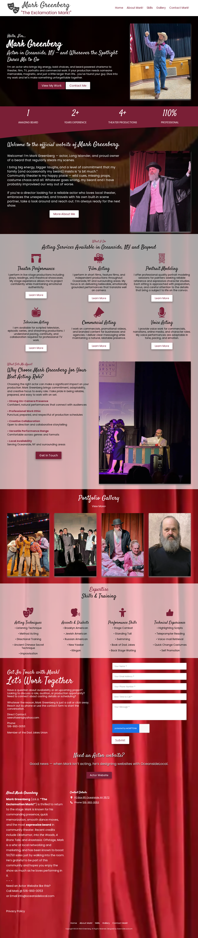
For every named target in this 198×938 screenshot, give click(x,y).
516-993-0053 (91, 802)
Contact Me (78, 85)
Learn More (36, 295)
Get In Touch (48, 455)
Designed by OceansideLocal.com (119, 929)
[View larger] (28, 544)
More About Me (64, 214)
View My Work (51, 85)
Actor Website (99, 775)
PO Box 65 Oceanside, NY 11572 (91, 797)
